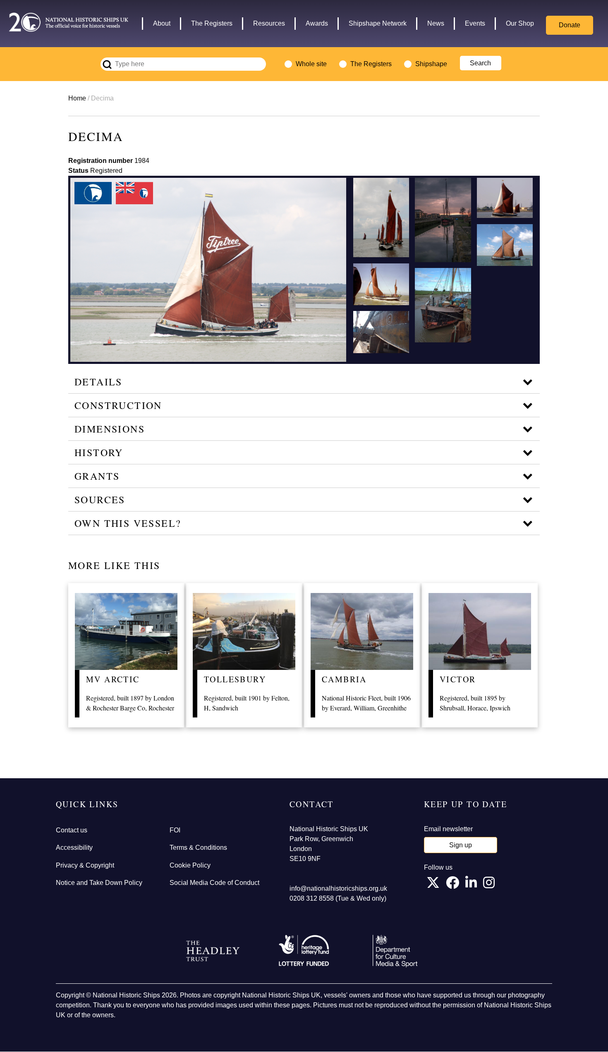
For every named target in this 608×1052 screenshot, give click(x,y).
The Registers (211, 23)
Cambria (344, 679)
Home (77, 98)
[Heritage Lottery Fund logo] (304, 951)
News (435, 23)
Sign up (460, 845)
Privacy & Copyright (85, 865)
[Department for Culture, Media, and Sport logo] (395, 951)
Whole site (311, 63)
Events (475, 23)
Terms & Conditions (198, 847)
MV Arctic (113, 679)
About (161, 23)
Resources (269, 23)
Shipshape (431, 63)
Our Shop (520, 23)
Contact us (71, 830)
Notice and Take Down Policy (99, 882)
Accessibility (74, 847)
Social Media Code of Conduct (214, 882)
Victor (458, 679)
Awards (317, 23)
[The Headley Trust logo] (213, 951)
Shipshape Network (378, 23)
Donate (569, 25)
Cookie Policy (190, 865)
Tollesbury (235, 679)
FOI (175, 830)
